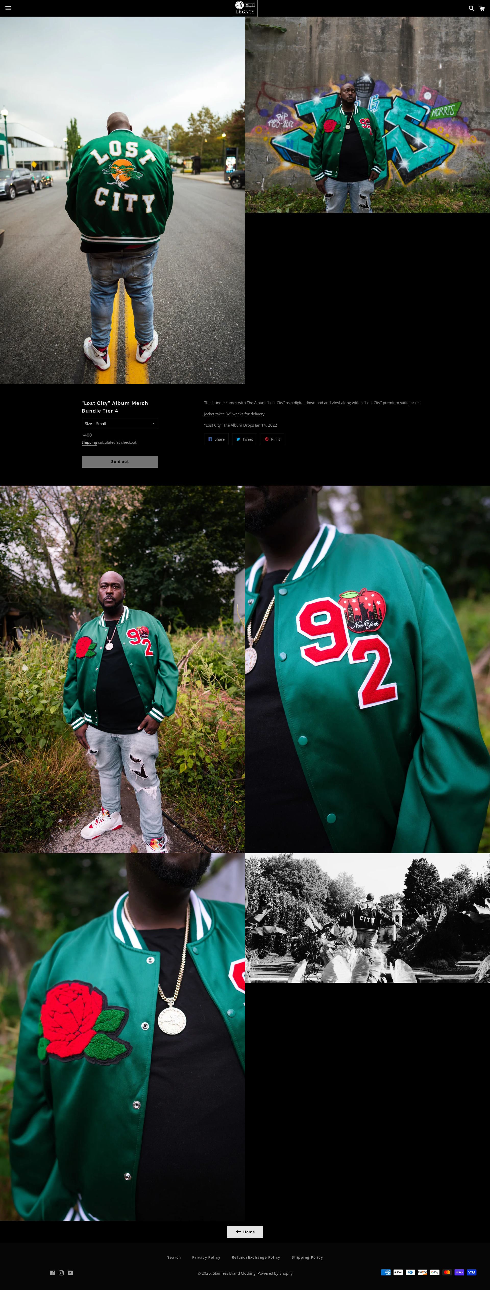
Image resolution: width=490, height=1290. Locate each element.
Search (174, 1257)
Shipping (89, 442)
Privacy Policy (206, 1257)
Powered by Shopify (275, 1273)
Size (88, 423)
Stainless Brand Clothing (234, 1273)
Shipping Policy (307, 1257)
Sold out (120, 461)
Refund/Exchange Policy (256, 1257)
